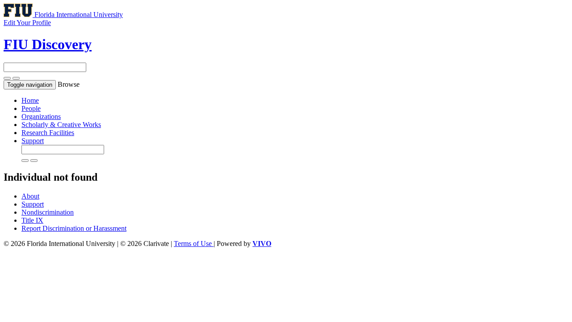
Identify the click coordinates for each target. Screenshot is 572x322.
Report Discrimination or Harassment (73, 228)
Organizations (41, 116)
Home (30, 100)
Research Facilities (47, 132)
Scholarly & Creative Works (61, 124)
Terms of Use (194, 243)
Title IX (32, 220)
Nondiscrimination (47, 212)
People (31, 108)
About (30, 196)
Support (32, 140)
